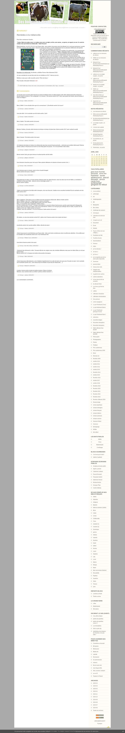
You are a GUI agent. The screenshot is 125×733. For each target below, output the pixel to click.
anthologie (96, 194)
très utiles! (95, 432)
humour (95, 175)
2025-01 (95, 691)
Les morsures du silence (99, 111)
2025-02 (95, 688)
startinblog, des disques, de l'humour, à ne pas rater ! (99, 633)
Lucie (94, 559)
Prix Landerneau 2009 (99, 350)
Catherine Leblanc (98, 471)
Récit (94, 353)
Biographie (96, 205)
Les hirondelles (97, 626)
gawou (95, 532)
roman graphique (97, 405)
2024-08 (95, 702)
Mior (25, 165)
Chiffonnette (96, 518)
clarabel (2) (96, 526)
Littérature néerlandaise (99, 296)
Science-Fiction (97, 421)
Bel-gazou (96, 646)
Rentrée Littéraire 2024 (99, 399)
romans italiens (97, 413)
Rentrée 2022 (96, 394)
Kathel (25, 116)
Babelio (95, 505)
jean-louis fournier (98, 172)
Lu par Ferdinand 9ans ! (99, 314)
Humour (95, 243)
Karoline (95, 540)
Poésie (95, 342)
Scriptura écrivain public (99, 466)
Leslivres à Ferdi (97, 593)
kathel (94, 545)
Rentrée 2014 (96, 372)
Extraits (95, 228)
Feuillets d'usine (97, 238)
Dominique (96, 529)
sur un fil (95, 673)
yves (94, 586)
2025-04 (95, 683)
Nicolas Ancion (97, 482)
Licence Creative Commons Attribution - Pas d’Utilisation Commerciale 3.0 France (99, 38)
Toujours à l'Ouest (98, 676)
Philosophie (96, 336)
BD (94, 202)
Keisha (95, 548)
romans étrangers (97, 407)
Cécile (94, 516)
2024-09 (95, 699)
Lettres (95, 291)
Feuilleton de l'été (97, 235)
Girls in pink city (97, 628)
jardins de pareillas (98, 618)
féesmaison (96, 657)
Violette (26, 228)
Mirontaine (96, 609)
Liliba (94, 603)
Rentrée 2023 (96, 396)
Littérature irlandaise (98, 293)
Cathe (94, 513)
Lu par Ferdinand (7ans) (99, 304)
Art (94, 196)
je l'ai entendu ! (97, 249)
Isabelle (95, 537)
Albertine (95, 499)
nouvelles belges (97, 320)
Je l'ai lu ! (95, 251)
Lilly (94, 556)
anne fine (102, 174)
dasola (95, 84)
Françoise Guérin (97, 477)
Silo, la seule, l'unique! (99, 670)
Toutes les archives (98, 710)
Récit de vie (96, 356)
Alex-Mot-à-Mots (97, 95)
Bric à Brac (96, 207)
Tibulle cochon (97, 596)
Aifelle (94, 58)
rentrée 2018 (96, 383)
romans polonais (97, 416)
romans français (97, 410)
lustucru (95, 662)
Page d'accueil (59, 27)
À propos (99, 723)
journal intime (96, 264)
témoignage (96, 426)
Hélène (95, 535)
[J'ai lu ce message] (123, 731)
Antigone (95, 502)
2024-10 (95, 697)
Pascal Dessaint (97, 474)
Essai (94, 225)
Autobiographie (97, 199)
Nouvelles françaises (98, 325)
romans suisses (97, 418)
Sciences (95, 424)
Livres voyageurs (97, 302)
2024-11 (95, 694)
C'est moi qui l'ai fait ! (98, 454)
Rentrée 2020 (96, 388)
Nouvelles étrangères (98, 322)
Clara (94, 521)
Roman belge (96, 402)
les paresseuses (97, 659)
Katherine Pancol (97, 479)
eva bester (61, 85)
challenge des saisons (99, 210)
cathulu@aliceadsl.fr (99, 721)
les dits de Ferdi (97, 284)
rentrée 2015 (96, 375)
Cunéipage (100, 447)
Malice (95, 562)
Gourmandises (97, 240)
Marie (94, 567)
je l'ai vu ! (95, 254)
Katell (94, 543)
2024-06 (95, 707)
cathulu (95, 53)
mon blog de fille (97, 668)
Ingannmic (96, 101)
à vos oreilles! (96, 191)
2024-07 (95, 705)
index (94, 246)
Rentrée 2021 (96, 391)
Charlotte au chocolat (98, 643)
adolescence (96, 177)
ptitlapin (26, 157)
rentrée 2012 (96, 366)
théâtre (95, 429)
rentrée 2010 (96, 361)
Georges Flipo (97, 485)
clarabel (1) (96, 524)
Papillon (95, 575)
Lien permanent (41, 85)
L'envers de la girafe (98, 127)
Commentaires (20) (50, 85)
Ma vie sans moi (97, 665)
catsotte (95, 654)
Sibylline (95, 554)
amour (102, 179)
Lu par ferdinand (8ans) (99, 307)
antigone (26, 149)
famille (102, 176)
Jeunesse (95, 261)
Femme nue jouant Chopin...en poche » (74, 27)
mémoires (95, 317)
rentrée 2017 (96, 380)
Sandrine (95, 578)
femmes (94, 173)
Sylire (94, 581)
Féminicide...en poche (99, 147)
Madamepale (99, 444)
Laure (94, 551)
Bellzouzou (96, 649)
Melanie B (95, 62)
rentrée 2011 (96, 364)
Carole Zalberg (97, 488)
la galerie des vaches (98, 274)
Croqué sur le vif (97, 220)
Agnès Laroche (97, 468)
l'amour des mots (97, 267)
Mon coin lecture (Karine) (99, 570)
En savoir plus (94, 731)
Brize (94, 510)
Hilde (25, 256)
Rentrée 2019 (96, 386)
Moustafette (96, 573)
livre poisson (96, 299)
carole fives (95, 181)
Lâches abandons (98, 276)
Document (96, 222)
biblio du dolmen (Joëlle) (99, 507)
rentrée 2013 (96, 369)
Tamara (95, 584)
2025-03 (95, 686)
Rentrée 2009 (96, 358)
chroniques (96, 213)
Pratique (95, 345)
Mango (95, 565)
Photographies (97, 339)
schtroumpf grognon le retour (99, 184)
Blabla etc (95, 651)
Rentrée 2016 (96, 377)
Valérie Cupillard (97, 457)
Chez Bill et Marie (97, 616)
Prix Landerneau (97, 347)
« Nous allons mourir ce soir (47, 27)
